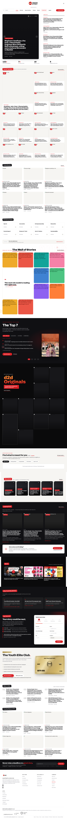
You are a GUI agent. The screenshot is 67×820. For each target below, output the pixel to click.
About (38, 10)
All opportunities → (60, 455)
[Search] (3, 10)
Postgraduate (39, 780)
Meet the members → (8, 675)
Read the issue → (7, 354)
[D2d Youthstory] (33, 3)
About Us (53, 776)
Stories (21, 10)
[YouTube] (11, 785)
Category (51, 635)
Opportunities (28, 10)
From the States (25, 785)
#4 (28, 359)
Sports (23, 776)
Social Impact (24, 783)
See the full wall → (60, 250)
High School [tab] (6, 461)
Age (36, 635)
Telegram (4, 802)
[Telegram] (11, 787)
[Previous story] (4, 36)
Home (17, 10)
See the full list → (61, 69)
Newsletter (4, 796)
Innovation (24, 778)
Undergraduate (39, 778)
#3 (32, 359)
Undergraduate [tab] (13, 461)
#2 (35, 359)
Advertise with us (33, 7)
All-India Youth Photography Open (33, 601)
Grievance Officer (25, 813)
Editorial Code (54, 778)
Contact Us (17, 814)
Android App (5, 794)
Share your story (19, 675)
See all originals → (7, 390)
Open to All (39, 783)
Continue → (59, 641)
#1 (38, 359)
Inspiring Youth (39, 785)
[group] (21, 36)
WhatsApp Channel (6, 800)
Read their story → (48, 540)
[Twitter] (11, 784)
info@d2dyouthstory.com (57, 550)
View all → (62, 165)
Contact (53, 783)
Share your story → (57, 548)
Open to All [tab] (36, 461)
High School (39, 776)
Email (51, 626)
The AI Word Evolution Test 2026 (12, 601)
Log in (50, 10)
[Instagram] (11, 786)
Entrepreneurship (25, 780)
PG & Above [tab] (29, 461)
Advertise (44, 10)
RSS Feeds (54, 787)
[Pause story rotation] (28, 16)
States (34, 10)
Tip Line (53, 785)
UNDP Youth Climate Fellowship (53, 601)
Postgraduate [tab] (21, 461)
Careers (53, 780)
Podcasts (4, 798)
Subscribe (61, 763)
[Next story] (36, 36)
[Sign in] (63, 3)
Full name (37, 626)
